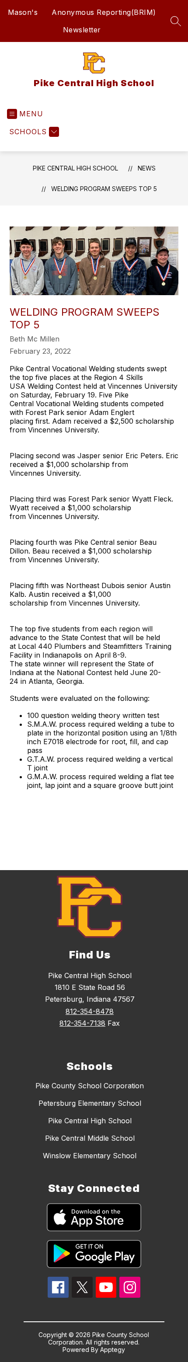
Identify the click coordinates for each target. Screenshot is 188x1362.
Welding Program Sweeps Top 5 (104, 188)
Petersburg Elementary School (89, 1103)
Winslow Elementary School (89, 1155)
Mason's (23, 12)
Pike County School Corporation (89, 1085)
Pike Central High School (75, 168)
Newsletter (82, 29)
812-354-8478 (90, 1011)
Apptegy (112, 1349)
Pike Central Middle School (90, 1138)
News (147, 168)
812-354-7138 (82, 1023)
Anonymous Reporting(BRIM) (104, 12)
